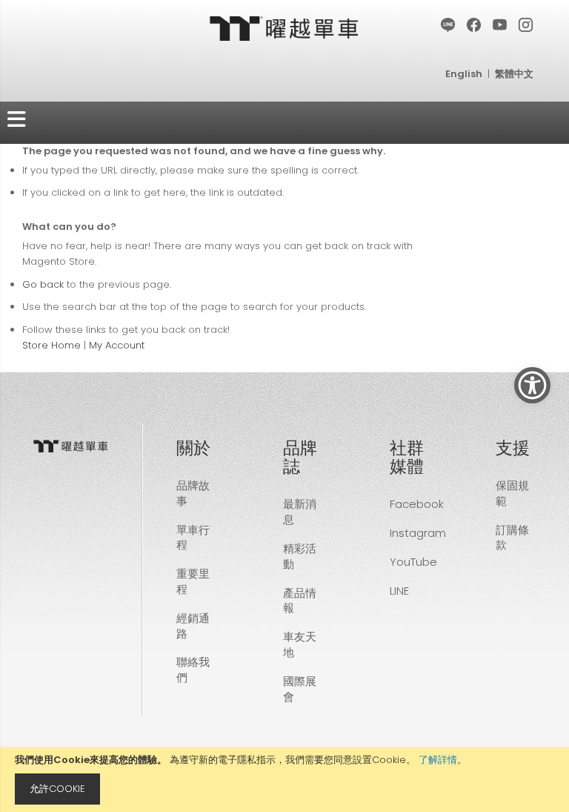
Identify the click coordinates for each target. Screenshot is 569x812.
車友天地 (299, 644)
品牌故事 (193, 493)
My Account (116, 345)
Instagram (418, 533)
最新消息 (299, 511)
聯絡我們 (193, 669)
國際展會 (299, 688)
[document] (284, 779)
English (463, 74)
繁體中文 (514, 74)
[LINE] (448, 26)
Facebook (417, 504)
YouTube (413, 562)
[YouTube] (500, 26)
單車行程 (193, 537)
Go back (43, 284)
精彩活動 (299, 556)
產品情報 (299, 600)
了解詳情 (438, 760)
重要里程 (193, 581)
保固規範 (512, 493)
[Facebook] (474, 26)
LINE (399, 590)
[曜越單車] (284, 28)
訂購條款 (512, 537)
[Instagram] (526, 26)
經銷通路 (193, 625)
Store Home (51, 345)
